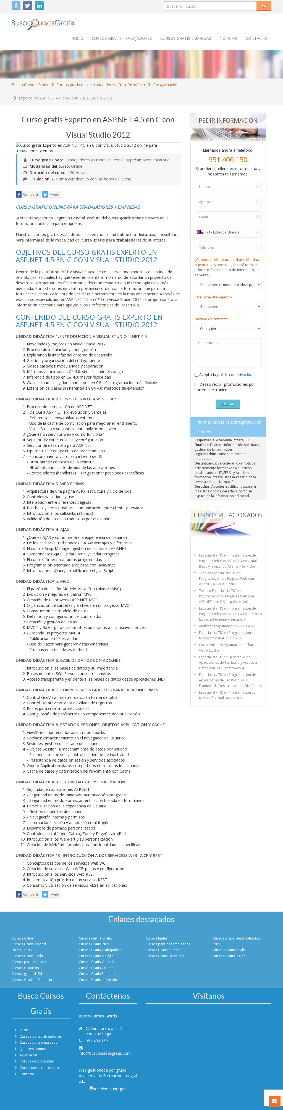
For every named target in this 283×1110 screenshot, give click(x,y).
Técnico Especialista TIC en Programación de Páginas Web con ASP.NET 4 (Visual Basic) (226, 578)
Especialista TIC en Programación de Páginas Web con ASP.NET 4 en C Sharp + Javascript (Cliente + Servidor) (231, 614)
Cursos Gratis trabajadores (122, 38)
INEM (217, 944)
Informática (134, 84)
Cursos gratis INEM (27, 973)
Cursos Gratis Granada (97, 967)
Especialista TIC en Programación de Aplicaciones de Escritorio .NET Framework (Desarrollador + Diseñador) (230, 680)
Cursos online (23, 938)
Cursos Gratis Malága (96, 956)
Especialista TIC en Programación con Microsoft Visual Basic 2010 (228, 695)
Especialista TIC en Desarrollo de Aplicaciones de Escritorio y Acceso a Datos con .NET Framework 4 (228, 662)
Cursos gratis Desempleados (236, 938)
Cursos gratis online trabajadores (86, 84)
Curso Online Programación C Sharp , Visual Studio (228, 647)
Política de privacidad (37, 1061)
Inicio (77, 38)
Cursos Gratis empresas (185, 38)
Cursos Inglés (157, 938)
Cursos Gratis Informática (99, 979)
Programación (166, 84)
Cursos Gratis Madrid (29, 944)
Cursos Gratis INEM (94, 944)
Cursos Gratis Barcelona (165, 956)
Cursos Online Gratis (95, 938)
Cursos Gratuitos (25, 967)
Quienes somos (33, 1048)
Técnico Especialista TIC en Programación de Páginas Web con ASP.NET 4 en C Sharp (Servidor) (226, 596)
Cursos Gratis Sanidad (97, 973)
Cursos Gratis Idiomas (164, 950)
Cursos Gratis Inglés (229, 956)
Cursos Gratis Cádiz (27, 956)
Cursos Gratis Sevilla (229, 950)
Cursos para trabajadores (41, 1036)
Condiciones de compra (39, 1067)
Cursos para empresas (30, 961)
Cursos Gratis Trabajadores (101, 950)
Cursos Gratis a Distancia (32, 979)
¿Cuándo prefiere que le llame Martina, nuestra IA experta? (228, 267)
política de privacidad (236, 374)
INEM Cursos (22, 950)
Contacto (256, 38)
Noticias (228, 38)
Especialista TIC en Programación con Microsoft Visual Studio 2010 (228, 635)
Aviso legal (28, 1055)
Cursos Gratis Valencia (97, 961)
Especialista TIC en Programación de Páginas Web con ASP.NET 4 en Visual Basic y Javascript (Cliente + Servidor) (228, 561)
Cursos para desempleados (168, 944)
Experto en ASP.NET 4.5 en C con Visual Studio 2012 (65, 98)
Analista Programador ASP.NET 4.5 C (227, 626)
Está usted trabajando (213, 297)
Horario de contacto (211, 318)
